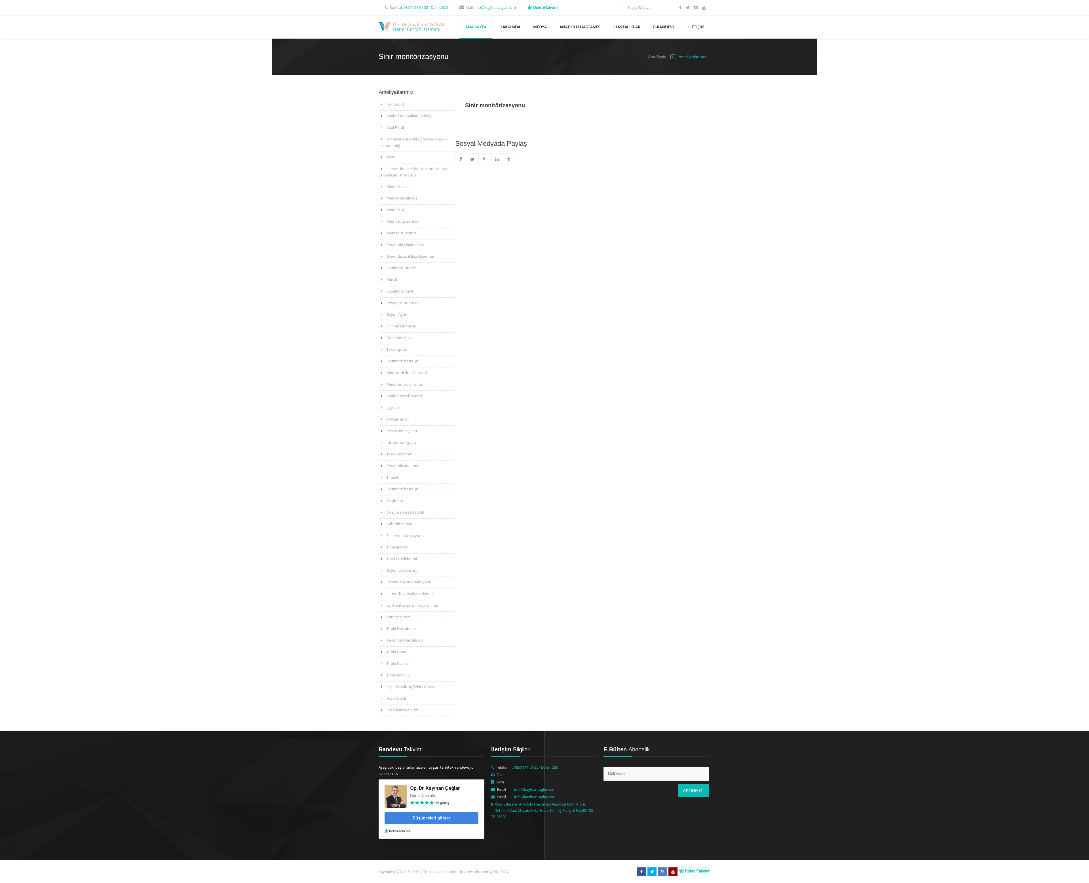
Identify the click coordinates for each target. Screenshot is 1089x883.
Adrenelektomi (399, 616)
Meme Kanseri (399, 186)
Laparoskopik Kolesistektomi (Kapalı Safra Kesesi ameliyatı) (413, 172)
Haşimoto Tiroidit (401, 267)
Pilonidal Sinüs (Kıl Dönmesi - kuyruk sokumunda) (413, 142)
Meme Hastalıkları (402, 198)
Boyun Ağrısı (397, 314)
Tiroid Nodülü (398, 675)
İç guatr (393, 407)
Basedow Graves (400, 337)
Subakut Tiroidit (400, 291)
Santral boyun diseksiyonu (409, 582)
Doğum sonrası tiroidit (405, 512)
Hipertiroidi (396, 698)
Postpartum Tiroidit (403, 302)
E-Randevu (664, 27)
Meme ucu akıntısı (402, 233)
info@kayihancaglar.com (495, 7)
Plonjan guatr (398, 419)
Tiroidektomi (397, 547)
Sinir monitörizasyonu (405, 535)
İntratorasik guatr (401, 442)
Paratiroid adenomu (404, 465)
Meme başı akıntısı (402, 221)
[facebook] (680, 7)
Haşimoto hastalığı (402, 360)
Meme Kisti (396, 209)
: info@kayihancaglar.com (534, 789)
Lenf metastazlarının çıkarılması (413, 605)
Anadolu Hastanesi (581, 27)
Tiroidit (392, 477)
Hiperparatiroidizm (403, 709)
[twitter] (688, 7)
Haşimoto (395, 500)
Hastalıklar (627, 27)
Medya (540, 27)
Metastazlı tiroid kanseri (407, 372)
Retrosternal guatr (402, 430)
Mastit (392, 279)
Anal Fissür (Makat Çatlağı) (409, 115)
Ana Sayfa (475, 27)
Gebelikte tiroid (399, 523)
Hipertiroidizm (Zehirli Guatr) (411, 686)
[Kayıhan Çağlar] (413, 27)
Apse (391, 156)
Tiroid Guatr (397, 651)
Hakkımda (509, 27)
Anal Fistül (395, 127)
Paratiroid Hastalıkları (405, 640)
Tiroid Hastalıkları (401, 628)
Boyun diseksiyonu (403, 570)
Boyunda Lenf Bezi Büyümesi (411, 256)
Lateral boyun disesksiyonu (410, 593)
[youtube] (704, 7)
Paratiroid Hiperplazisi (405, 244)
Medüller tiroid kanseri (406, 384)
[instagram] (696, 7)
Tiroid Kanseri (398, 663)
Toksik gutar (397, 349)
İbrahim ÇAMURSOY (491, 871)
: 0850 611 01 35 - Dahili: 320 (535, 767)
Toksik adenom (399, 454)
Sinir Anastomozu (401, 326)
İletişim (696, 27)
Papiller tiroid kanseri (404, 395)
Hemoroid (395, 104)
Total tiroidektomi (402, 558)
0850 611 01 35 (416, 7)
